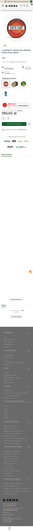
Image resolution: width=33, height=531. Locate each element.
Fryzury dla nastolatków (10, 456)
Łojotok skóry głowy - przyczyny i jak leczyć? (16, 488)
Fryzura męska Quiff (9, 463)
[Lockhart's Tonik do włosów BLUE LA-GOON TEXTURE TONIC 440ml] (5, 92)
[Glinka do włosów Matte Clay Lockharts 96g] (14, 84)
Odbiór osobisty (8, 342)
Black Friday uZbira (9, 382)
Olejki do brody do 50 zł (10, 426)
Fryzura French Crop (9, 461)
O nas (5, 337)
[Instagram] (8, 515)
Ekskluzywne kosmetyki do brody (13, 441)
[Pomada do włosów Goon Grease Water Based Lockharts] (23, 84)
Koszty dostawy (8, 357)
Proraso (6, 418)
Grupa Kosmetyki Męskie (11, 395)
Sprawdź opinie (8, 380)
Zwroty (6, 360)
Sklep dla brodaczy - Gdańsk (11, 377)
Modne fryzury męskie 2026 (11, 451)
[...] (16, 28)
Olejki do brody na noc (10, 436)
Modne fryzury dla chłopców (12, 454)
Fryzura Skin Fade (9, 475)
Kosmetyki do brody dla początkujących (15, 438)
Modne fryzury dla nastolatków (11, 222)
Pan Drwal (7, 406)
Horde (5, 411)
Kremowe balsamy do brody (12, 433)
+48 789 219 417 (21, 129)
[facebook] (3, 515)
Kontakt (6, 373)
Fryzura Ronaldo (8, 473)
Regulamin (7, 347)
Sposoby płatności (9, 355)
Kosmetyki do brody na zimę (12, 443)
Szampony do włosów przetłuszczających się (16, 491)
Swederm (6, 413)
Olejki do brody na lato (10, 428)
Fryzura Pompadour (9, 468)
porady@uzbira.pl (10, 510)
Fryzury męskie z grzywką (11, 458)
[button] (16, 299)
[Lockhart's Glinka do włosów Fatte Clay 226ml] (5, 84)
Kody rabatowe (8, 365)
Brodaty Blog (8, 390)
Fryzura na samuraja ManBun (12, 471)
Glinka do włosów (7, 168)
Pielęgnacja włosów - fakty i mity (13, 484)
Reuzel (6, 416)
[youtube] (11, 515)
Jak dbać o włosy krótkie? (11, 493)
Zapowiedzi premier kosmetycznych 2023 (15, 393)
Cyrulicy (6, 408)
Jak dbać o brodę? (9, 398)
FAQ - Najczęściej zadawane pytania (14, 362)
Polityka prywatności (9, 344)
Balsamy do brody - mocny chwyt (13, 431)
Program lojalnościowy (10, 339)
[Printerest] (6, 515)
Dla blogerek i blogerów (10, 375)
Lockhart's (25, 272)
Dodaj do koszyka (14, 124)
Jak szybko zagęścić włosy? (11, 486)
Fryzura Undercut (8, 466)
